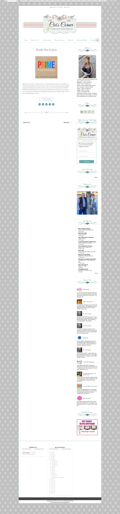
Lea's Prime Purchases (87, 313)
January (53, 476)
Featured (70, 40)
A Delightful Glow (83, 269)
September (54, 464)
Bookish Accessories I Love (85, 270)
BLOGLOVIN (54, 7)
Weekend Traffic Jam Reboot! (85, 256)
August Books (81, 238)
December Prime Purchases (46, 49)
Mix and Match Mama (84, 228)
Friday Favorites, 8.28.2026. (85, 243)
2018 (51, 480)
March (53, 473)
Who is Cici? (34, 40)
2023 (51, 455)
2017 (51, 481)
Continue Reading (46, 99)
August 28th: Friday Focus (84, 247)
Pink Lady (81, 250)
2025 (51, 452)
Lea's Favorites (47, 40)
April (53, 471)
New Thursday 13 (83, 265)
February (54, 474)
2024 (51, 453)
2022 (51, 456)
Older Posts (66, 122)
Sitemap (93, 40)
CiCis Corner (59, 501)
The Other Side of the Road (86, 237)
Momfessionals (82, 233)
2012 (51, 488)
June (53, 469)
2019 (51, 478)
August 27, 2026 (82, 266)
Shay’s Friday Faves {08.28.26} (85, 230)
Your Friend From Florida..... (85, 246)
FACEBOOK (60, 7)
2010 (51, 491)
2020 (51, 459)
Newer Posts (26, 122)
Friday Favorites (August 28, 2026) (86, 251)
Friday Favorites (82, 234)
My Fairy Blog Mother (64, 502)
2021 (51, 457)
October (54, 463)
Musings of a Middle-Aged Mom (87, 259)
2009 (51, 493)
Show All (96, 273)
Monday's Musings (59, 40)
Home (26, 40)
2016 (51, 483)
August (53, 466)
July (52, 467)
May (53, 470)
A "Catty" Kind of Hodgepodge (88, 362)
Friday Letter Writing (87, 398)
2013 (51, 487)
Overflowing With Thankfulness (87, 242)
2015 (51, 484)
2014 (51, 486)
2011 (51, 490)
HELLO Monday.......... (87, 289)
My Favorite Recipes (82, 40)
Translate (32, 454)
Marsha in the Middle (84, 254)
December (54, 460)
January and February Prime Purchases (90, 386)
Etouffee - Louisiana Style (88, 301)
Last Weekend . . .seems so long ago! (86, 261)
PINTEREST (67, 7)
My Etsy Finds (85, 337)
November (54, 462)
